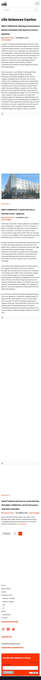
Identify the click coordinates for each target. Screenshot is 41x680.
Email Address (8, 665)
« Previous (6, 534)
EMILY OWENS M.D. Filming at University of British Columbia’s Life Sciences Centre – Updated (20, 30)
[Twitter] (13, 629)
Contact (4, 618)
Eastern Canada (8, 602)
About (3, 611)
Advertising (6, 615)
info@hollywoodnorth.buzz (10, 644)
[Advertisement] (20, 562)
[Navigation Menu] (37, 3)
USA (3, 605)
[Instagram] (3, 629)
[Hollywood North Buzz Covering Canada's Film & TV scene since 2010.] (4, 3)
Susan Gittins (8, 38)
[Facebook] (8, 629)
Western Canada (8, 598)
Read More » (5, 204)
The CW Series (6, 40)
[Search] (36, 9)
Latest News (5, 589)
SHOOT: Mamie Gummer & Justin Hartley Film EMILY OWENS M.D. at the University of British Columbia (20, 505)
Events (3, 592)
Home (3, 585)
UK (3, 608)
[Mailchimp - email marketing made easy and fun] (33, 673)
